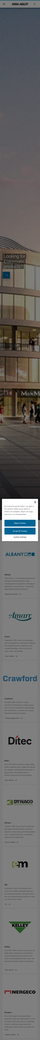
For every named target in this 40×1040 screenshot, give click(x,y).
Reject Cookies (20, 523)
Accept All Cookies (20, 531)
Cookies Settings (20, 537)
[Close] (35, 502)
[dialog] (20, 520)
